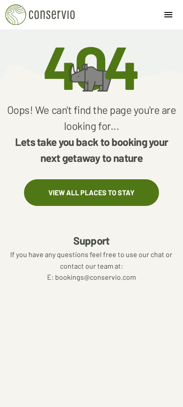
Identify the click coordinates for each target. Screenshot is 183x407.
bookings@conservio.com (91, 277)
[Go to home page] (40, 14)
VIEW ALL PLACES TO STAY (91, 192)
